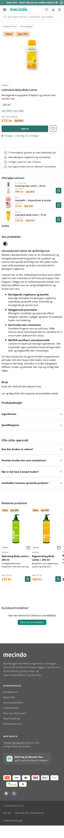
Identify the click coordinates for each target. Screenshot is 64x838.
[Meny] (5, 10)
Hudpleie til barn (10, 26)
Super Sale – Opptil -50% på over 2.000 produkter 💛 (32, 2)
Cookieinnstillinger (13, 820)
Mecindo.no (17, 805)
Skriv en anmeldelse (32, 622)
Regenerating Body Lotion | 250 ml (43, 558)
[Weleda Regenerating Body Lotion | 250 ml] (46, 528)
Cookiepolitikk (10, 707)
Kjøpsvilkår (9, 697)
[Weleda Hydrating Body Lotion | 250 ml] (16, 528)
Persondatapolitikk (13, 702)
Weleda (5, 85)
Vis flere (5, 225)
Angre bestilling (11, 718)
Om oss (7, 813)
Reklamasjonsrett (12, 723)
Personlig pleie (27, 26)
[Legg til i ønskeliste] (53, 128)
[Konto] (53, 10)
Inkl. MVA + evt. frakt (13, 110)
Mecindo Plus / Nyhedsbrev (29, 813)
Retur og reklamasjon (14, 713)
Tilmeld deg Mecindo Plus (17, 742)
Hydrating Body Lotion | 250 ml (16, 558)
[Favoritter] (46, 10)
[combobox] (32, 17)
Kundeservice (10, 692)
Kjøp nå (25, 128)
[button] (59, 10)
